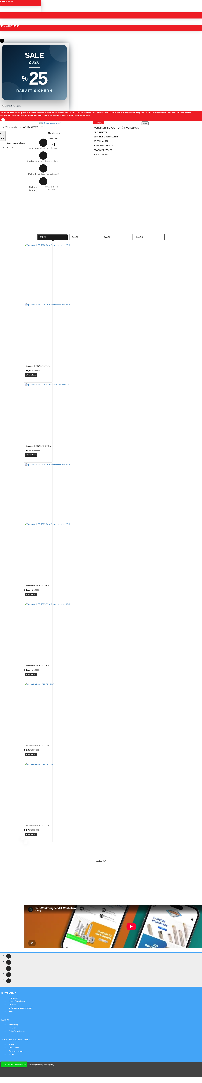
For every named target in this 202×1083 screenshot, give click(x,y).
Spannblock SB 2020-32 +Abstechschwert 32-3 (38, 446)
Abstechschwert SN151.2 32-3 (38, 825)
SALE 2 (75, 237)
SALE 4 (139, 237)
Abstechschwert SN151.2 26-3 (38, 745)
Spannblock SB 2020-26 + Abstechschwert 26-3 (38, 366)
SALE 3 (107, 237)
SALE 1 (43, 237)
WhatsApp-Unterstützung (15, 1065)
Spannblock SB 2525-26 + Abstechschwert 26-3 (38, 585)
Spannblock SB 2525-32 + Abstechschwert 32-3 (38, 665)
